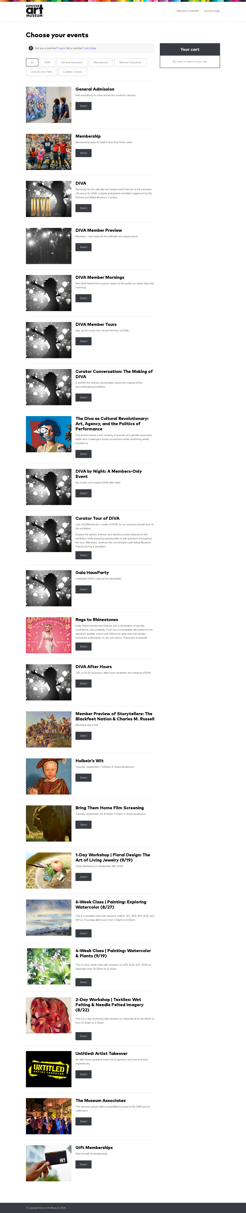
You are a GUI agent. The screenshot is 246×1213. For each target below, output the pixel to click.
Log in (61, 48)
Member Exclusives (130, 62)
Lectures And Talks (41, 72)
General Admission (72, 62)
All (32, 62)
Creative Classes (72, 72)
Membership (101, 62)
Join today (90, 48)
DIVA (47, 62)
